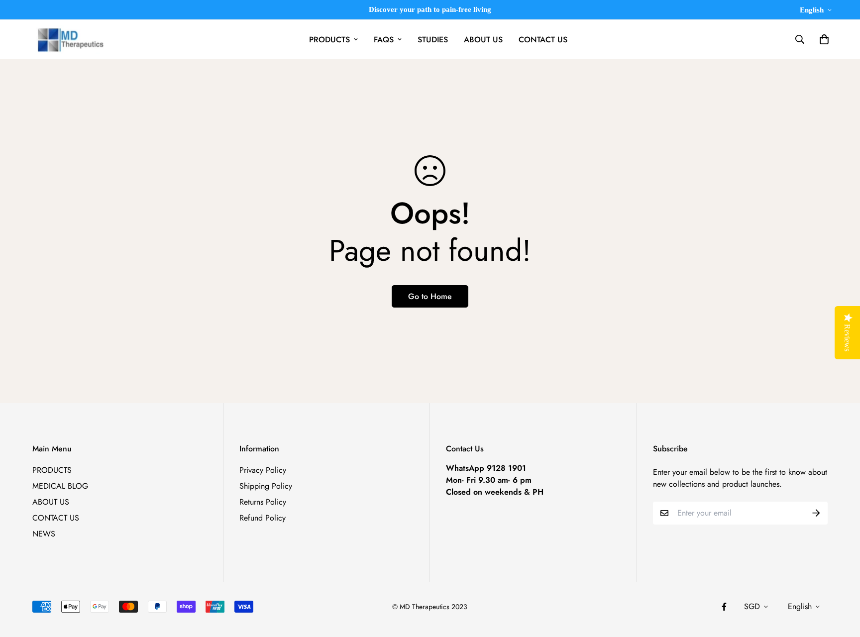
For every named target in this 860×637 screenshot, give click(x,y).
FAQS (384, 39)
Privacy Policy (262, 470)
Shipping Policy (265, 486)
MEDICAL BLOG (60, 486)
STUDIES (433, 39)
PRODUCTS (329, 39)
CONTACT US (543, 39)
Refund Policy (262, 518)
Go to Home (430, 296)
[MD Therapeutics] (68, 39)
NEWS (43, 533)
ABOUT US (483, 39)
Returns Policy (262, 502)
